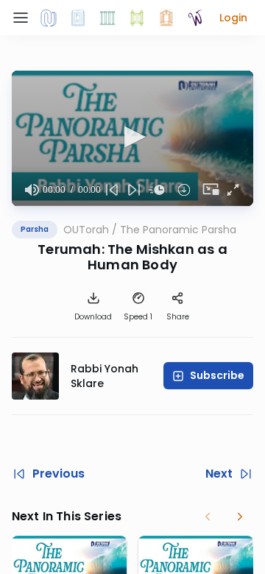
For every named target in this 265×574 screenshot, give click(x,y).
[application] (132, 138)
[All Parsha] (137, 17)
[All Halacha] (107, 17)
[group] (32, 190)
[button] (233, 17)
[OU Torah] (48, 17)
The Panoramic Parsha (178, 229)
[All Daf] (166, 17)
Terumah (69, 249)
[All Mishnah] (78, 17)
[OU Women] (196, 17)
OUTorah (86, 229)
